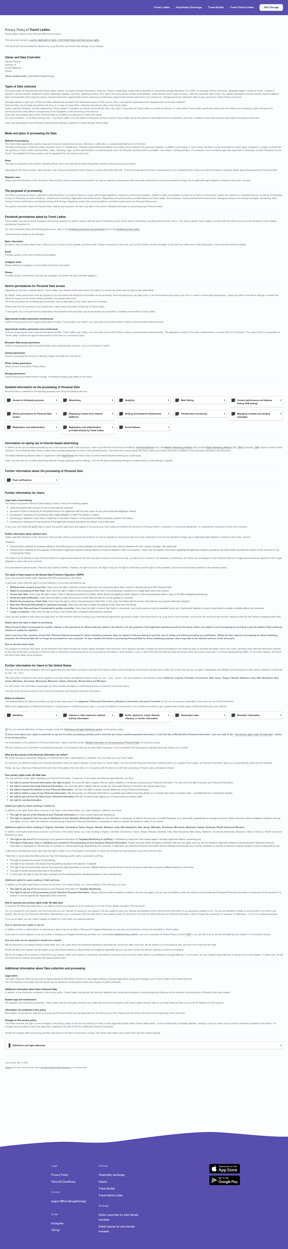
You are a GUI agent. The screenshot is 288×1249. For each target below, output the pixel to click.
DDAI (257, 447)
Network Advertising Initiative (178, 447)
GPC (189, 934)
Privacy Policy (59, 1175)
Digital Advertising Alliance (219, 447)
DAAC (241, 447)
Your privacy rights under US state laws (254, 734)
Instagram (57, 1223)
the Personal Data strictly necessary (55, 1067)
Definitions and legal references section (83, 729)
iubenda (8, 1067)
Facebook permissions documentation (86, 229)
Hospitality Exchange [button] (189, 7)
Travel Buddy (106, 1188)
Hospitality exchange (111, 1175)
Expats (102, 1181)
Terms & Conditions (63, 1181)
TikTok (55, 1230)
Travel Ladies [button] (161, 7)
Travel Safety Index (110, 1195)
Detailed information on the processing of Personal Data (112, 742)
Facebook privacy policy (128, 229)
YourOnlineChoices (145, 447)
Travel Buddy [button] (216, 7)
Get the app (271, 7)
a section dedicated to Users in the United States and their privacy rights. (64, 40)
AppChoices (68, 455)
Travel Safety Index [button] (242, 7)
